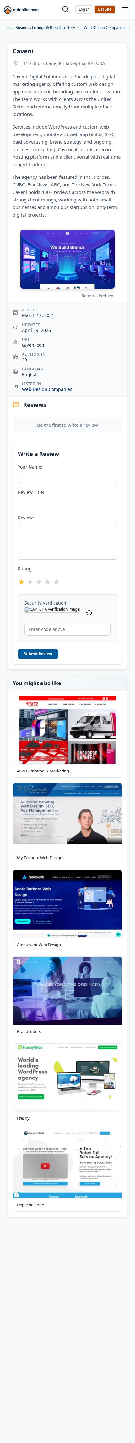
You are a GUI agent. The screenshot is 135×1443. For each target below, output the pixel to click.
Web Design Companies (47, 389)
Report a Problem (98, 296)
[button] (84, 9)
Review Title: (31, 492)
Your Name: (30, 467)
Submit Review (38, 653)
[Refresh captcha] (89, 613)
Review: (26, 518)
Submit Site (104, 9)
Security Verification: (46, 603)
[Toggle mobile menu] (125, 9)
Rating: (25, 569)
